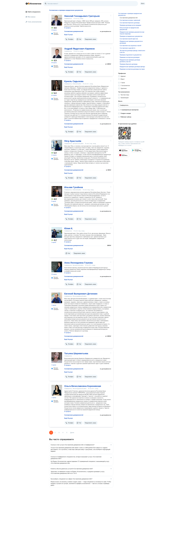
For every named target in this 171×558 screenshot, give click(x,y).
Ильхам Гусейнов (73, 187)
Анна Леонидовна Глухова (78, 263)
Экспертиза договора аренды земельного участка (132, 51)
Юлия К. (68, 228)
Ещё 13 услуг (68, 67)
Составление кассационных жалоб (130, 45)
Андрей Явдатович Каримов (79, 48)
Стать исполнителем (34, 22)
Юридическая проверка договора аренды (132, 66)
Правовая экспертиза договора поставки (132, 69)
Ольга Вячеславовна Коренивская (82, 386)
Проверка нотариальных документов (131, 36)
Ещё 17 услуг (68, 34)
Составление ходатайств (127, 48)
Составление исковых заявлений (130, 20)
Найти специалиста (34, 12)
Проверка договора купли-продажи (130, 25)
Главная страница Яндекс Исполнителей (33, 3)
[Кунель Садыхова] (56, 85)
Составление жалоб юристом (129, 39)
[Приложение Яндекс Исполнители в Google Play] (136, 150)
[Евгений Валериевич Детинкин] (56, 297)
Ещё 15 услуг (68, 279)
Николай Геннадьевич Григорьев (82, 16)
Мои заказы (31, 17)
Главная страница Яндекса (27, 3)
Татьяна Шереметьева (76, 353)
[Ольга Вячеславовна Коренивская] (56, 390)
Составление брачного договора (130, 22)
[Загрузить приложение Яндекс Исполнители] (131, 133)
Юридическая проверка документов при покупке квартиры (132, 33)
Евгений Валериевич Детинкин (80, 293)
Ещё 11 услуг (68, 173)
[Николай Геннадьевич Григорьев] (56, 20)
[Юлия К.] (56, 232)
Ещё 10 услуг (68, 248)
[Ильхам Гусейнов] (56, 191)
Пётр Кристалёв (72, 141)
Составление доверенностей (73, 31)
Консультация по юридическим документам (129, 28)
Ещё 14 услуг (68, 127)
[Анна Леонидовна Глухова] (56, 267)
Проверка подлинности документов (130, 55)
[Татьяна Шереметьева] (56, 357)
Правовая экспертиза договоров (129, 57)
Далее (72, 432)
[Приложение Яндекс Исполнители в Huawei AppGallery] (123, 155)
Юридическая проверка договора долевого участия (130, 60)
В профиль (67, 28)
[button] (69, 39)
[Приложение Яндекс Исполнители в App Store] (123, 150)
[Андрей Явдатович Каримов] (56, 52)
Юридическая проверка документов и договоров (131, 42)
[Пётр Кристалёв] (56, 145)
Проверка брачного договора (128, 64)
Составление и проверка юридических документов (130, 14)
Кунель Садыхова (73, 81)
